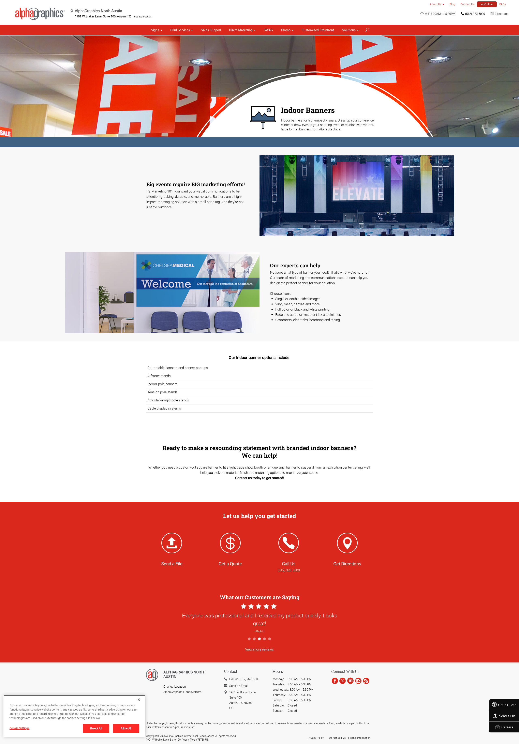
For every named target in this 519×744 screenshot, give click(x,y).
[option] (259, 618)
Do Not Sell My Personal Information (349, 738)
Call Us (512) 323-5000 (244, 679)
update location (142, 16)
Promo (286, 30)
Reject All (96, 728)
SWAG (268, 30)
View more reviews (259, 649)
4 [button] (264, 639)
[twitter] (342, 680)
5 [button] (269, 639)
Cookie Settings (19, 728)
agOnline (487, 4)
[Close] (138, 699)
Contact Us (467, 4)
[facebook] (334, 680)
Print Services (180, 30)
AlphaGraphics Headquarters (182, 692)
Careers (507, 727)
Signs (155, 30)
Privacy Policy (316, 738)
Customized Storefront (318, 30)
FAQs (502, 4)
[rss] (366, 680)
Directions (501, 14)
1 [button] (249, 639)
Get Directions (347, 564)
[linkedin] (350, 680)
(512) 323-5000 (475, 14)
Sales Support (211, 30)
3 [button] (259, 639)
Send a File (507, 716)
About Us (435, 4)
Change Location (174, 686)
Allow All (126, 728)
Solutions (349, 30)
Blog (452, 4)
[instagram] (358, 680)
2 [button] (254, 639)
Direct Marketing (241, 30)
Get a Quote (507, 704)
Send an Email (238, 686)
